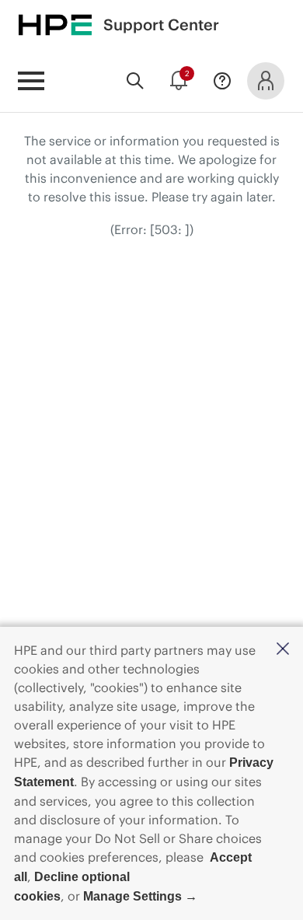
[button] (283, 649)
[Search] (135, 81)
